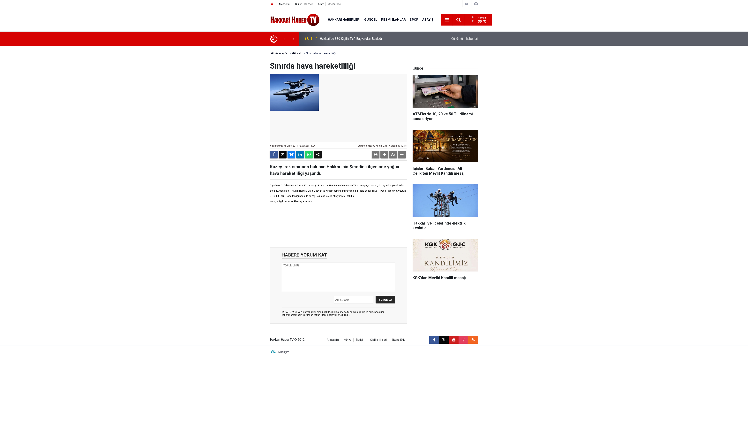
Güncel (370, 19)
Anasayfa (281, 53)
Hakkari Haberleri (344, 19)
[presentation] (284, 38)
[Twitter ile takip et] (444, 340)
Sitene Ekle (334, 4)
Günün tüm (464, 39)
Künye (347, 339)
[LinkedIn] (300, 154)
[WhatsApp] (309, 154)
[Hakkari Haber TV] (295, 19)
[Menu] (447, 20)
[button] (384, 154)
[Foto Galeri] (476, 4)
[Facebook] (274, 154)
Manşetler (284, 4)
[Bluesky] (291, 154)
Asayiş (427, 19)
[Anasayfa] (272, 4)
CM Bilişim (283, 352)
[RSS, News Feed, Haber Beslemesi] (473, 340)
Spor (414, 19)
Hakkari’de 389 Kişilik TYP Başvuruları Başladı (351, 39)
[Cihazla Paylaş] (318, 154)
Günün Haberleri (304, 4)
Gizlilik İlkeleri (378, 339)
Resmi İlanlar (393, 19)
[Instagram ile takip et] (463, 340)
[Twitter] (283, 154)
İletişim (360, 339)
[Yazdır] (375, 154)
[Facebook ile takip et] (434, 340)
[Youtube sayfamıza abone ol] (454, 340)
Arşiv (321, 4)
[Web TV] (466, 4)
